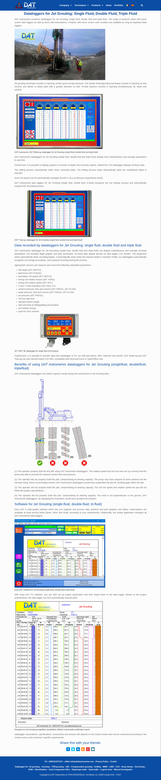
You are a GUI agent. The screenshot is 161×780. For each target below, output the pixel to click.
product (25, 738)
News (108, 5)
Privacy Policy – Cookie (106, 762)
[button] (142, 5)
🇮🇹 (127, 5)
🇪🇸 (132, 5)
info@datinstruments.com (82, 762)
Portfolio (118, 5)
